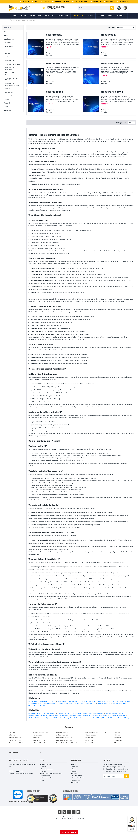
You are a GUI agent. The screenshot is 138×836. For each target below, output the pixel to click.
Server (6, 35)
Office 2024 (101, 701)
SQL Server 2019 (90, 703)
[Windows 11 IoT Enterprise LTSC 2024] (91, 76)
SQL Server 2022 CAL (39, 740)
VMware (116, 743)
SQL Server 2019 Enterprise (54, 718)
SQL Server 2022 (79, 703)
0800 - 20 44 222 (16, 771)
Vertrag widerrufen (70, 832)
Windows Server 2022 (50, 703)
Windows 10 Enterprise (124, 718)
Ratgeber (75, 771)
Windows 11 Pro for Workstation (11, 79)
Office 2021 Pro (87, 713)
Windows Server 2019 (65, 703)
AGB (42, 780)
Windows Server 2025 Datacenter (58, 715)
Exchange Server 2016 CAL (64, 740)
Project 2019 (89, 743)
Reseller (43, 766)
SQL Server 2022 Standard (99, 715)
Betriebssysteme (9, 50)
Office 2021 (110, 701)
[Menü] (135, 817)
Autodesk (7, 103)
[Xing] (64, 812)
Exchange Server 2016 (119, 703)
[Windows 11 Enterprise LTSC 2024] (36, 76)
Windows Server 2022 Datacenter (80, 715)
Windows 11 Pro (10, 60)
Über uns (74, 773)
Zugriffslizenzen (9, 39)
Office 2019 (119, 701)
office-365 (75, 766)
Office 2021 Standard (49, 713)
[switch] (132, 829)
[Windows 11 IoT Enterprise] (36, 104)
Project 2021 (89, 740)
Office (6, 32)
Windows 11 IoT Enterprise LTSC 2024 (12, 84)
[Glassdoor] (69, 812)
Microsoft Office (33, 701)
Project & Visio (8, 46)
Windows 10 (8, 89)
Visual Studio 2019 (90, 737)
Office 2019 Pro (98, 713)
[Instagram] (78, 812)
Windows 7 (8, 96)
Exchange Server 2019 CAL (64, 737)
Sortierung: (111, 27)
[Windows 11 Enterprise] (91, 47)
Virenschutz (7, 110)
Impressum (75, 782)
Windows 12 (8, 53)
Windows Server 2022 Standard (37, 715)
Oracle (6, 106)
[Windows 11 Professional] (36, 47)
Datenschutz (76, 780)
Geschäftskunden (46, 764)
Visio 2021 (117, 732)
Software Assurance (47, 769)
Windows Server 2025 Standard (115, 713)
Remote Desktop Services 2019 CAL (95, 732)
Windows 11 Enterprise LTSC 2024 (56, 64)
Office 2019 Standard (64, 713)
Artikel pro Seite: (121, 123)
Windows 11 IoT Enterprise (10, 68)
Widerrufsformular (46, 778)
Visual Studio (8, 43)
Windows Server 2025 (36, 703)
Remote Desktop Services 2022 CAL (66, 743)
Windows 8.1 (9, 92)
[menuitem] (95, 2)
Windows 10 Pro (95, 718)
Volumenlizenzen (77, 775)
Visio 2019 (117, 735)
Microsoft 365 (129, 701)
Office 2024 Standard (34, 713)
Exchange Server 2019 (104, 703)
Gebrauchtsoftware (78, 778)
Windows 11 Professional (54, 35)
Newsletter (75, 769)
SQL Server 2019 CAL (39, 743)
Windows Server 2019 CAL (40, 732)
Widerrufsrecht (45, 775)
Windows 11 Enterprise (12, 64)
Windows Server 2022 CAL (16, 743)
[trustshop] (53, 798)
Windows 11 (8, 57)
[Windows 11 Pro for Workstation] (91, 104)
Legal (73, 764)
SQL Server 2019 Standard (36, 718)
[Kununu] (74, 812)
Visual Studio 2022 (90, 735)
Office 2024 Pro (76, 713)
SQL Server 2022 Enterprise (117, 715)
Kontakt (43, 771)
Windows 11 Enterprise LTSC (12, 74)
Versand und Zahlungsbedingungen (51, 773)
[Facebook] (59, 812)
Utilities (6, 99)
